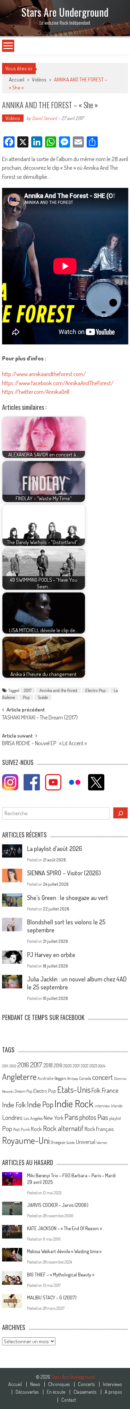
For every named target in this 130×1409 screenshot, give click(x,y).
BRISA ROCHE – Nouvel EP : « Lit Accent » (44, 744)
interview (102, 1105)
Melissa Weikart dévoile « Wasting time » (64, 1251)
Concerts (86, 1384)
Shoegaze (58, 1142)
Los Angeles (33, 1118)
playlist (115, 1118)
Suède (43, 697)
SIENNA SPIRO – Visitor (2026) (64, 873)
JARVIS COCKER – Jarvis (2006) (57, 1205)
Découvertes (27, 1392)
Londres (12, 1117)
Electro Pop (95, 690)
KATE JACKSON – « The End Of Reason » (64, 1228)
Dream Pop (23, 1091)
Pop (26, 697)
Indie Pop (40, 1104)
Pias (102, 1117)
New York (53, 1117)
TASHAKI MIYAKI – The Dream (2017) (40, 718)
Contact (68, 1400)
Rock (36, 1128)
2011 (5, 1066)
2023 (93, 1065)
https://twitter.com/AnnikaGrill (35, 391)
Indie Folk (14, 1104)
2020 (67, 1065)
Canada (85, 1078)
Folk (96, 1090)
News (35, 1384)
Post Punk (21, 1129)
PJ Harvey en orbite (51, 954)
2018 (48, 1065)
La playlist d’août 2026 (54, 848)
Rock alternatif (63, 1128)
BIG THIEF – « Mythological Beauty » (60, 1274)
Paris (71, 1117)
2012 (12, 1066)
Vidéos (39, 79)
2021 (76, 1065)
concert (102, 1077)
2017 (28, 690)
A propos (113, 1392)
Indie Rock (74, 1103)
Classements (84, 1392)
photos (87, 1117)
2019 (58, 1065)
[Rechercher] (120, 813)
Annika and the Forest (58, 690)
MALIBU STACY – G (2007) (52, 1297)
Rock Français (99, 1128)
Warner (101, 1142)
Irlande (116, 1105)
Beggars (60, 1078)
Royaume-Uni (26, 1140)
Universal (85, 1141)
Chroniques (59, 1384)
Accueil (15, 1384)
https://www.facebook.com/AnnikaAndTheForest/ (58, 383)
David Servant (44, 118)
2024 (101, 1066)
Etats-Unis (73, 1089)
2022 (84, 1065)
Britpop (72, 1078)
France (110, 1090)
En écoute (56, 1392)
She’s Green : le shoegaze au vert (67, 897)
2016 (23, 1064)
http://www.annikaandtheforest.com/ (44, 373)
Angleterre (19, 1076)
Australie (45, 1078)
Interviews (112, 1384)
